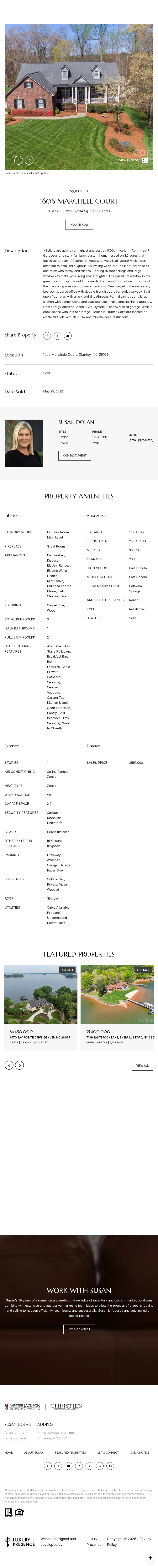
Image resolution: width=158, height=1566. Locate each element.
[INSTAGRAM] (58, 1466)
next (29, 160)
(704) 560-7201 (100, 440)
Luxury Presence (94, 1542)
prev (18, 160)
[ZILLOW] (110, 1466)
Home (9, 1452)
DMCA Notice (140, 1452)
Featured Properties (70, 1452)
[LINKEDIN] (79, 1466)
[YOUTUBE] (68, 1466)
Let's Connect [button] (79, 1329)
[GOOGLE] (100, 1466)
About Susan (34, 1452)
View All (142, 1065)
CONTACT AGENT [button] (75, 455)
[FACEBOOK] (48, 1466)
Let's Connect (108, 1452)
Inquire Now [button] (79, 224)
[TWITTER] (89, 1466)
